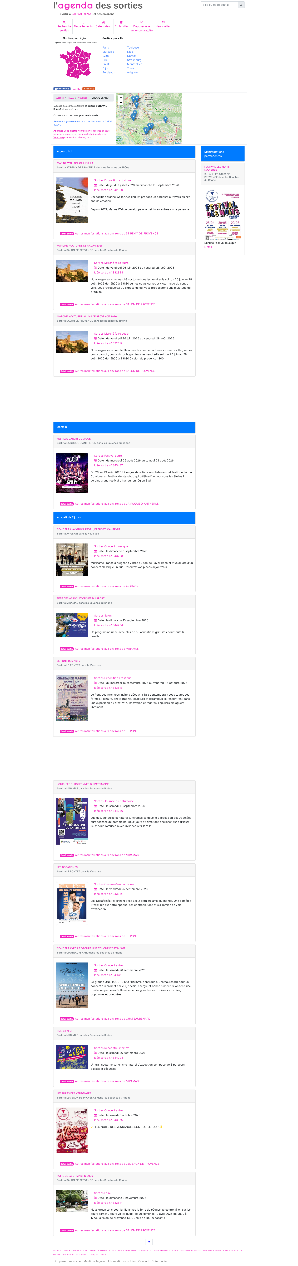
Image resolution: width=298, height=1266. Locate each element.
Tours (130, 68)
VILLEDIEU (154, 1250)
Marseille (108, 51)
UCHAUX (66, 1250)
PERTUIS (91, 1255)
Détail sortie (67, 233)
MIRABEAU (66, 1255)
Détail (208, 247)
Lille (105, 60)
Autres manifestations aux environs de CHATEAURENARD (112, 1018)
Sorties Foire (102, 1193)
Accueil (60, 98)
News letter (163, 26)
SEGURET (164, 1250)
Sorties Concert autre (108, 965)
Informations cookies (122, 1261)
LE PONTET (101, 1255)
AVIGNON (57, 1250)
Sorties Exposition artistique (112, 180)
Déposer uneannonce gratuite (142, 28)
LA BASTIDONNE (79, 1255)
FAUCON (144, 1250)
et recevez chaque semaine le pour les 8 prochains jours (81, 134)
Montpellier (134, 64)
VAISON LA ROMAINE (212, 1250)
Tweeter (76, 89)
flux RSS (89, 88)
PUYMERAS (102, 1250)
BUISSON (112, 1250)
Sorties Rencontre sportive (111, 1048)
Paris (105, 47)
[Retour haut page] (149, 1242)
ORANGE (75, 1250)
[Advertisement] (198, 61)
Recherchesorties (64, 28)
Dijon (105, 68)
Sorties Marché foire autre (111, 262)
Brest (105, 64)
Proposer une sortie (68, 1261)
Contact (143, 1261)
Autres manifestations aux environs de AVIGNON (106, 586)
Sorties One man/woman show (114, 884)
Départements (83, 26)
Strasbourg (134, 60)
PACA (71, 98)
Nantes (131, 55)
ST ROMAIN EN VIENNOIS (129, 1250)
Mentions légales (94, 1261)
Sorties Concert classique (111, 546)
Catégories (103, 26)
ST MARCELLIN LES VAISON (181, 1250)
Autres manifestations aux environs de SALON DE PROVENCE (115, 304)
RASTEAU (84, 1250)
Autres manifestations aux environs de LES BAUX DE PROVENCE (117, 1163)
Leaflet (178, 143)
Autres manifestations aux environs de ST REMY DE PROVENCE (116, 233)
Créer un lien (160, 1261)
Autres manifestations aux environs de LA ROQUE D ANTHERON (117, 503)
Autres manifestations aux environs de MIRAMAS (107, 648)
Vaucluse (82, 98)
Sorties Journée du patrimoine (114, 801)
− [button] (121, 102)
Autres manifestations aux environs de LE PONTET (108, 731)
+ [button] (121, 97)
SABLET (93, 1250)
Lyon (105, 55)
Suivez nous (63, 88)
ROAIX (225, 1250)
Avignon (132, 72)
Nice (130, 51)
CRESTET (198, 1250)
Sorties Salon (103, 615)
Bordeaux (108, 72)
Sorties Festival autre (108, 455)
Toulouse (133, 47)
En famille (121, 26)
